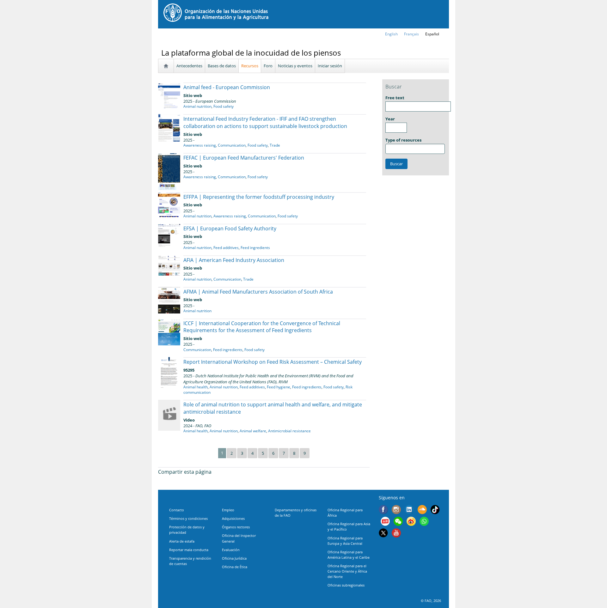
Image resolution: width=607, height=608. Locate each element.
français (411, 34)
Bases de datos (222, 66)
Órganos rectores (236, 527)
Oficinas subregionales (346, 585)
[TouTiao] (385, 522)
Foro (268, 66)
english (391, 34)
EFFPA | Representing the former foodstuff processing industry (258, 196)
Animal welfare (253, 431)
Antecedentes (189, 66)
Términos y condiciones (188, 518)
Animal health (195, 387)
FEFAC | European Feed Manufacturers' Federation (243, 157)
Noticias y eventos (295, 66)
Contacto (176, 510)
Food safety (223, 106)
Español (432, 34)
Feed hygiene (278, 387)
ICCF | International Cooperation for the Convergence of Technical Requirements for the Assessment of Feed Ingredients (261, 327)
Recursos (249, 66)
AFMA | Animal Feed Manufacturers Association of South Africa (258, 291)
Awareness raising (199, 145)
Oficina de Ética (234, 566)
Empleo (228, 510)
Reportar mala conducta (188, 549)
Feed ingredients (255, 247)
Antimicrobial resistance (289, 431)
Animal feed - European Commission (226, 87)
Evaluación (231, 549)
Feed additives (226, 247)
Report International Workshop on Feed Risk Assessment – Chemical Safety (272, 361)
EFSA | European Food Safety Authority (229, 228)
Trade (275, 145)
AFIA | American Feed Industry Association (233, 260)
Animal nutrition (197, 106)
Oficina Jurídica (234, 558)
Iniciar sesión (330, 66)
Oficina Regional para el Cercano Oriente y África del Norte (347, 571)
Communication (232, 145)
